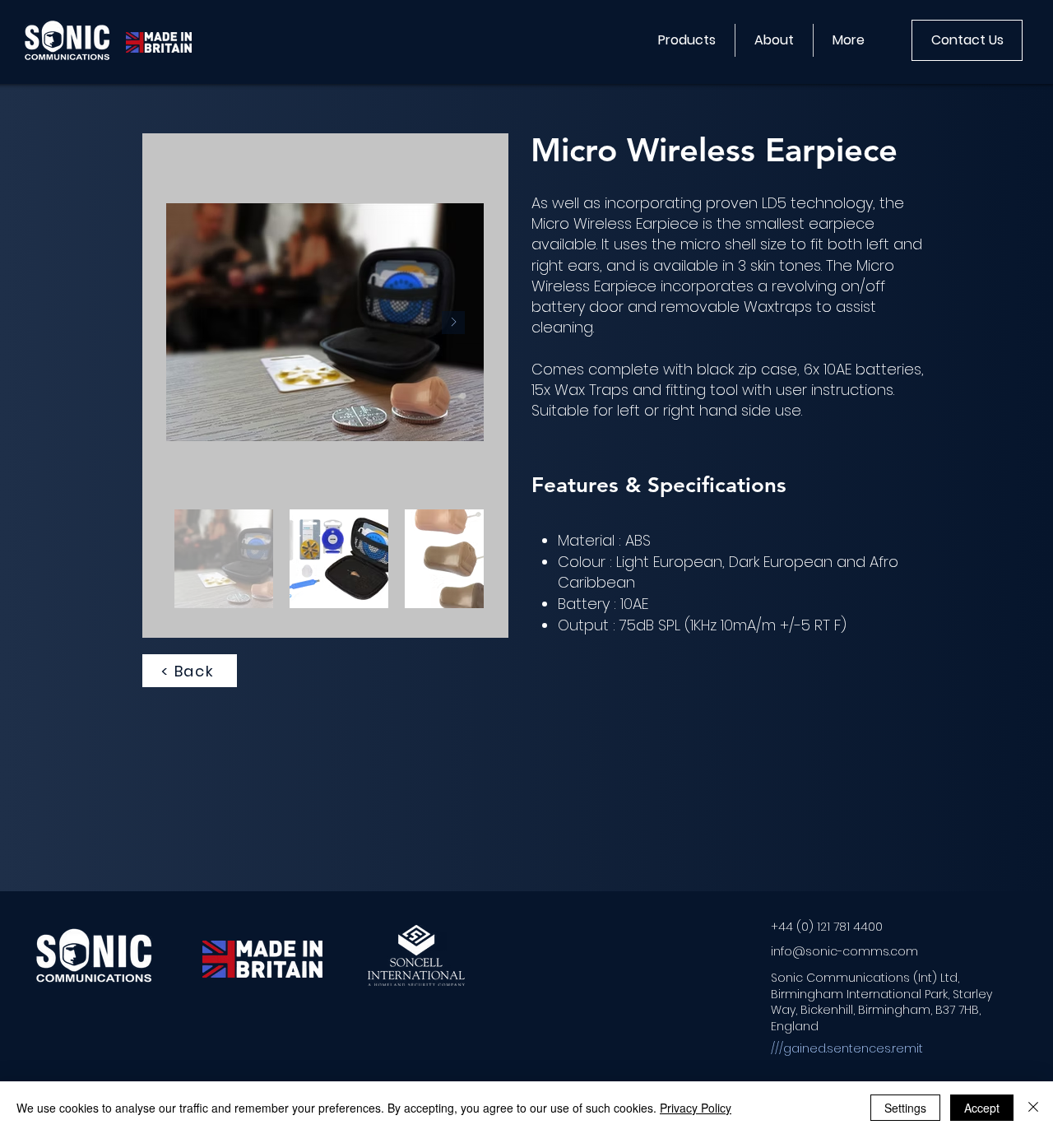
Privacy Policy (695, 1107)
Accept (982, 1107)
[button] (686, 40)
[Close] (1033, 1107)
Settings (905, 1107)
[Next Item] (453, 322)
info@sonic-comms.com (844, 951)
